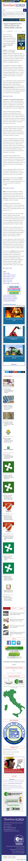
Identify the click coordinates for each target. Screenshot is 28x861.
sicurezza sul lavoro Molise (9, 300)
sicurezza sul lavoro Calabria (9, 295)
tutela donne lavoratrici (19, 787)
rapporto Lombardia (9, 188)
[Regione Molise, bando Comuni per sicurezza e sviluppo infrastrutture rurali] (8, 527)
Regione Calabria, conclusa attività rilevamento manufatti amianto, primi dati (8, 440)
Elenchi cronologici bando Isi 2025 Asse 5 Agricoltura (17, 626)
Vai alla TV (14, 664)
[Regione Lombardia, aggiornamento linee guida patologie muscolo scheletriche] (8, 467)
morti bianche (5, 783)
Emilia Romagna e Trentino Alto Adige (11, 283)
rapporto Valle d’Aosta (7, 280)
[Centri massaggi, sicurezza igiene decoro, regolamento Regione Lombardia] (8, 382)
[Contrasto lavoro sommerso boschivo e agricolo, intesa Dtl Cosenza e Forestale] (8, 588)
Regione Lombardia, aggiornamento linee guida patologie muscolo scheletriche (9, 477)
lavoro (22, 781)
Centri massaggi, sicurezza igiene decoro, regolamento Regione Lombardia (9, 390)
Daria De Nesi (9, 31)
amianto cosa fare (6, 779)
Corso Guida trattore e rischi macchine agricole (14, 357)
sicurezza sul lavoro (6, 787)
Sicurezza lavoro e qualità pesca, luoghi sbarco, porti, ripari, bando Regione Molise (8, 517)
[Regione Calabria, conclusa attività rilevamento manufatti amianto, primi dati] (8, 432)
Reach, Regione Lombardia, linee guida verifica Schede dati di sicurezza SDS (8, 456)
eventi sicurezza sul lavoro (19, 779)
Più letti (14, 608)
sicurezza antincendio (11, 786)
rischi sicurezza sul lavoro (11, 785)
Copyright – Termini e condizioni (9, 857)
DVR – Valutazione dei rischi (8, 754)
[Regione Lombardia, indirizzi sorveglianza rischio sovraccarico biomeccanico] (8, 399)
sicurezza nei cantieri (18, 786)
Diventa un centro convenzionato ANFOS (11, 752)
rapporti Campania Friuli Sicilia (9, 275)
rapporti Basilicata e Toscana (9, 276)
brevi (12, 779)
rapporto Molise (8, 268)
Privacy (14, 856)
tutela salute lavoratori (7, 789)
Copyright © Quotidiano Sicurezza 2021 (11, 831)
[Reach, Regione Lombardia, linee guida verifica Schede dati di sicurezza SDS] (8, 448)
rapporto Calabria (9, 96)
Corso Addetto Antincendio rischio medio (14, 319)
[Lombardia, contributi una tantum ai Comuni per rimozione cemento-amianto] (8, 415)
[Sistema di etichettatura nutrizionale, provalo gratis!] (14, 290)
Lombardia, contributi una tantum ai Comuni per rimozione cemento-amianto (9, 423)
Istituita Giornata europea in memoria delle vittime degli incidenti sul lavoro (17, 634)
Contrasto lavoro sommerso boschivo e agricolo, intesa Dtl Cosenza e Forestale (8, 598)
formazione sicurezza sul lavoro (8, 781)
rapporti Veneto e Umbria (8, 278)
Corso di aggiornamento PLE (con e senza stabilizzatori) (14, 338)
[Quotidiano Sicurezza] (14, 5)
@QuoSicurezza (20, 661)
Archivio (21, 608)
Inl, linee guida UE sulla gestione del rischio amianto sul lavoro (17, 613)
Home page (5, 856)
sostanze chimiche (13, 787)
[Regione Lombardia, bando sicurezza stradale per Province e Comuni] (8, 547)
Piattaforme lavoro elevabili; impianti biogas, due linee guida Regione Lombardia (8, 578)
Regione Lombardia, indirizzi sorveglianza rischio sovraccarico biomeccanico (8, 407)
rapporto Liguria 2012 (7, 281)
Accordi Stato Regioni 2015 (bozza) (9, 749)
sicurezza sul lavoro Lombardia (10, 298)
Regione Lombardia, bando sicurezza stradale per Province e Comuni (8, 558)
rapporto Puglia (6, 273)
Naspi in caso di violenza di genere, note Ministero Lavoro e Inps (17, 620)
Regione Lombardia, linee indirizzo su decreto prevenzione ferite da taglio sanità (8, 497)
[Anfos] (13, 811)
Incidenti (23, 31)
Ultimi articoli (7, 608)
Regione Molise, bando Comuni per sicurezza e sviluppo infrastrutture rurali (9, 537)
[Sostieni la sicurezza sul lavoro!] (14, 773)
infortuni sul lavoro (17, 781)
